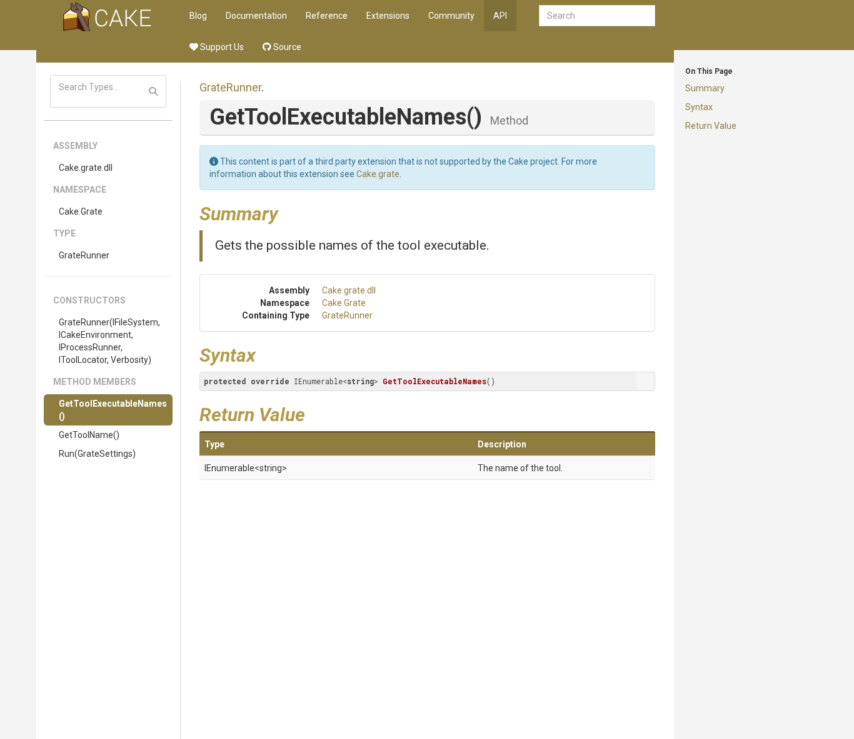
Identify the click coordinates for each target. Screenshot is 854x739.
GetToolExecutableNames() (113, 410)
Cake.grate (377, 174)
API (500, 16)
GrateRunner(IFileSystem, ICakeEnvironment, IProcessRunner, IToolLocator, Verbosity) (109, 341)
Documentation (256, 16)
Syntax (699, 107)
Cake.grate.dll (86, 168)
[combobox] (597, 15)
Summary (705, 88)
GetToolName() (89, 435)
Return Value (710, 126)
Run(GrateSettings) (97, 454)
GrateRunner (84, 255)
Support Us (221, 47)
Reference (327, 16)
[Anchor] (287, 212)
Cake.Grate (81, 211)
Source (286, 47)
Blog (198, 16)
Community (451, 16)
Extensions (387, 16)
